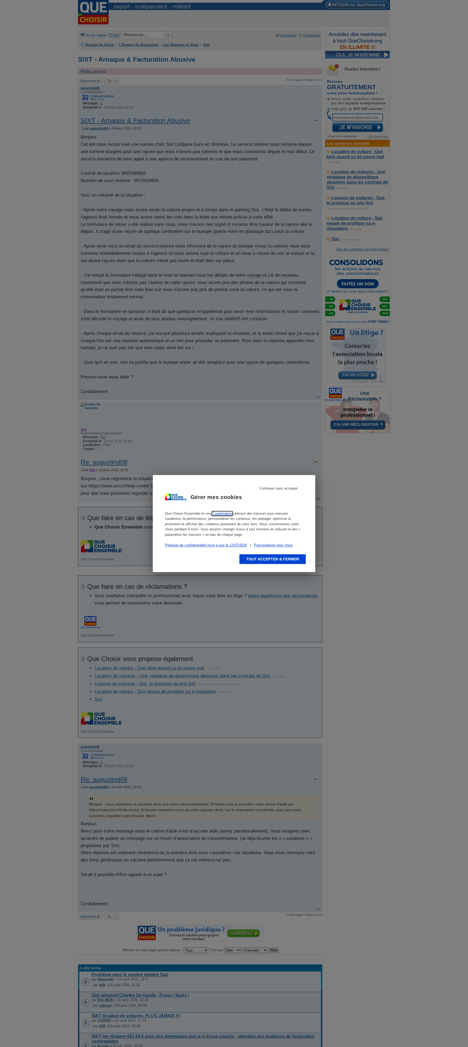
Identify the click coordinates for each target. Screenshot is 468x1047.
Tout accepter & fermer (272, 559)
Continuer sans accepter (278, 488)
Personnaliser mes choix (273, 545)
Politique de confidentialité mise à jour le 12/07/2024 (206, 545)
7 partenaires (222, 513)
